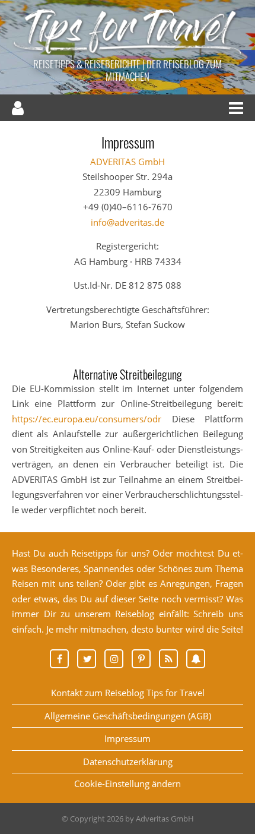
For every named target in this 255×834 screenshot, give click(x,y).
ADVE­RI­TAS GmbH (127, 162)
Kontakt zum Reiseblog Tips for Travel (128, 693)
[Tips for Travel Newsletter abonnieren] (195, 659)
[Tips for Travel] (127, 53)
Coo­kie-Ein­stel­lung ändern (127, 783)
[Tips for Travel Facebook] (63, 659)
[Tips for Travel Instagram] (118, 659)
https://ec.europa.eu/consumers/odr (86, 419)
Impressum (127, 738)
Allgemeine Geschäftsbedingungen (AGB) (127, 716)
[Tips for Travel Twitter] (90, 659)
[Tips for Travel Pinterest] (145, 659)
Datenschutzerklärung (128, 761)
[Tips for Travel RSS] (172, 659)
